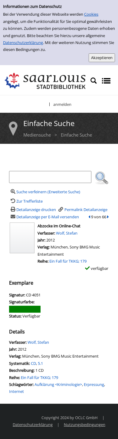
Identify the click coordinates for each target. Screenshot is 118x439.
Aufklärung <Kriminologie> (58, 384)
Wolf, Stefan (66, 233)
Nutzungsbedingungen (84, 424)
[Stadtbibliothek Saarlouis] (45, 80)
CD (33, 363)
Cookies (91, 14)
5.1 (40, 363)
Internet (16, 391)
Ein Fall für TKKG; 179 (68, 261)
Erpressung (94, 384)
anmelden (62, 104)
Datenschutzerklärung (23, 42)
